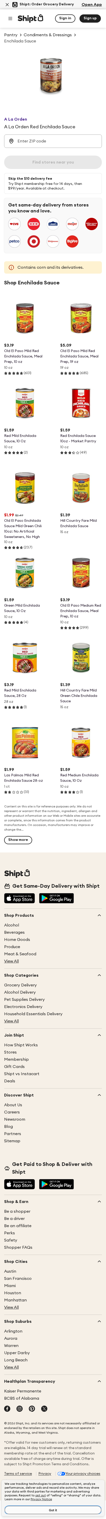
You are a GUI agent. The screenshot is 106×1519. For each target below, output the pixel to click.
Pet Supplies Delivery (24, 999)
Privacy (44, 1474)
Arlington (13, 1331)
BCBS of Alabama (21, 1398)
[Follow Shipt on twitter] (44, 1409)
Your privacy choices (82, 1474)
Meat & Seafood (20, 954)
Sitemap (12, 1141)
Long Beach (16, 1360)
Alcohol (11, 925)
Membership (16, 1059)
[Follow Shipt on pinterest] (32, 1409)
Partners (12, 1134)
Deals (9, 1081)
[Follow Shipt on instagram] (19, 1409)
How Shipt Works (21, 1045)
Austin (10, 1271)
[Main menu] (10, 18)
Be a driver (14, 1219)
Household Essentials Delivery (33, 1014)
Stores (10, 1052)
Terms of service (18, 1474)
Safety (10, 1240)
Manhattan (15, 1300)
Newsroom (14, 1119)
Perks (9, 1233)
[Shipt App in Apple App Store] (19, 898)
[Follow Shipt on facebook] (7, 1409)
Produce (12, 947)
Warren (11, 1346)
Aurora (10, 1338)
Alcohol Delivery (20, 992)
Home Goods (17, 940)
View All (11, 961)
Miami (10, 1286)
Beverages (14, 932)
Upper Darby (17, 1353)
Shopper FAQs (18, 1247)
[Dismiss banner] (7, 5)
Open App (92, 5)
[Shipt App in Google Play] (56, 898)
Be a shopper (17, 1211)
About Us (13, 1105)
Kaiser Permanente (22, 1391)
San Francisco (18, 1279)
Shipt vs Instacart (21, 1074)
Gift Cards (14, 1067)
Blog (8, 1127)
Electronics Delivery (23, 1007)
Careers (12, 1112)
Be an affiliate (17, 1226)
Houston (12, 1293)
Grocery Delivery (20, 985)
